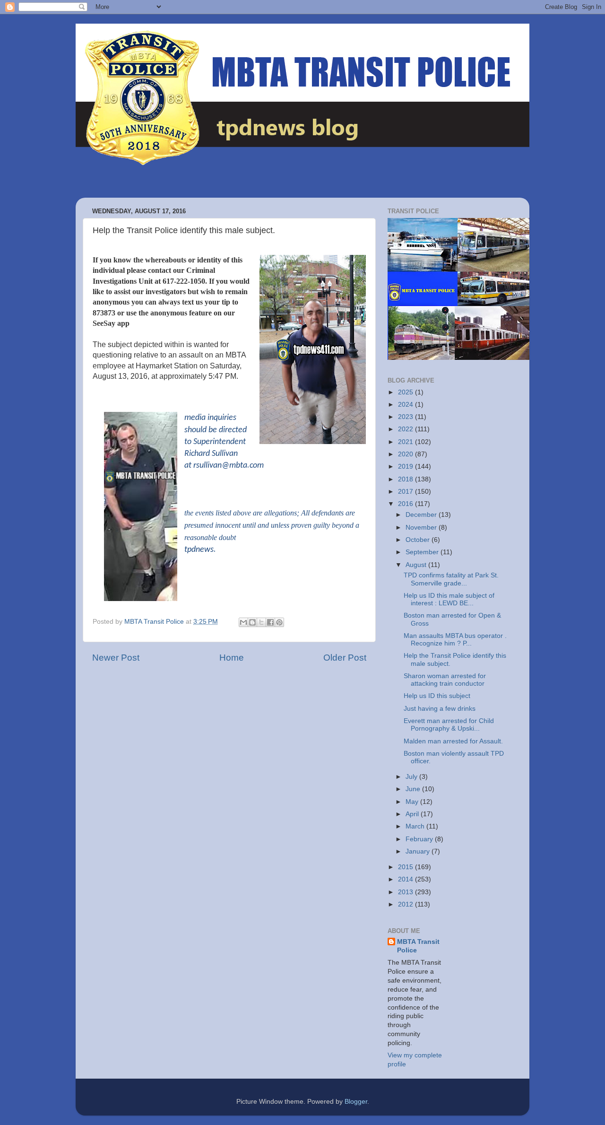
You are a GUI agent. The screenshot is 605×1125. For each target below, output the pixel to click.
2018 (406, 479)
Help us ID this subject (437, 695)
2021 (406, 441)
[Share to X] (261, 622)
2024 (406, 404)
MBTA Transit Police (418, 946)
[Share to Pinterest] (279, 622)
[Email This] (243, 622)
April (413, 814)
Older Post (344, 658)
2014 (406, 879)
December (422, 514)
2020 (406, 454)
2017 (406, 491)
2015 (406, 867)
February (420, 839)
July (412, 776)
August (417, 564)
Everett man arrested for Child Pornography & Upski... (449, 724)
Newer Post (115, 658)
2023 (406, 416)
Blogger (356, 1101)
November (422, 527)
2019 (406, 466)
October (419, 539)
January (419, 851)
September (423, 552)
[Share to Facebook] (270, 622)
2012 (406, 904)
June (414, 789)
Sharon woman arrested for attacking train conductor (445, 679)
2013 (406, 892)
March (416, 826)
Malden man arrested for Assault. (453, 741)
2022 (406, 429)
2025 (406, 392)
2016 (406, 503)
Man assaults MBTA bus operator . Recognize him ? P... (455, 639)
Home (231, 658)
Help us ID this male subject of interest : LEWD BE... (449, 599)
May (413, 801)
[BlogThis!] (252, 622)
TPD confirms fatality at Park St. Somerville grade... (451, 579)
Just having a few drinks (439, 708)
